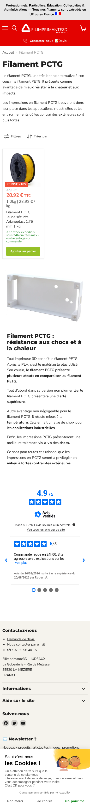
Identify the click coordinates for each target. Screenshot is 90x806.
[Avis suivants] (83, 560)
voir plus (21, 563)
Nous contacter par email (26, 644)
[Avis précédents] (6, 560)
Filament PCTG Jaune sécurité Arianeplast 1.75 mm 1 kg (19, 219)
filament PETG (29, 81)
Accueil (8, 52)
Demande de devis (21, 639)
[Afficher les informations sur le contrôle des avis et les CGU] (74, 525)
